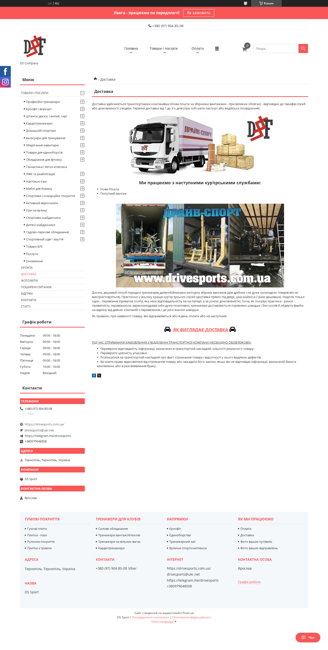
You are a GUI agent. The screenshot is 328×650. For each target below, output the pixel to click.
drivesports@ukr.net (39, 430)
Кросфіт (175, 528)
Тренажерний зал (182, 541)
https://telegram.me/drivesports (48, 436)
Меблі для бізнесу (39, 188)
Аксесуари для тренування (45, 138)
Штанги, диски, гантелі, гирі (46, 116)
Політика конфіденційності (191, 617)
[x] (99, 376)
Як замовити (198, 12)
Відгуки (27, 294)
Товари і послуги (164, 48)
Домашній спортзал (41, 130)
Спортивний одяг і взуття (44, 239)
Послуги (32, 254)
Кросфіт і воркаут (39, 109)
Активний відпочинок (42, 203)
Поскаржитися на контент (150, 617)
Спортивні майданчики (43, 217)
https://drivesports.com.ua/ (44, 424)
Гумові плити (37, 528)
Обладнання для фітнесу (44, 159)
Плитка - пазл (37, 535)
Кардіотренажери (39, 123)
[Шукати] (303, 48)
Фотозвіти (29, 281)
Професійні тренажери (43, 102)
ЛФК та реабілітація (40, 174)
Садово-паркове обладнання (47, 232)
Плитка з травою (39, 548)
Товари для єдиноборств (44, 152)
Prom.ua (188, 613)
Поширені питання (36, 287)
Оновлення (34, 261)
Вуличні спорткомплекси (188, 548)
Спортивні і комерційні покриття (50, 196)
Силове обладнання (113, 528)
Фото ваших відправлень (259, 548)
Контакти (28, 300)
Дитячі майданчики (40, 225)
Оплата (198, 48)
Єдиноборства (180, 535)
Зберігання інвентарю (42, 145)
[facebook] (94, 376)
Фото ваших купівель (256, 541)
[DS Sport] (34, 46)
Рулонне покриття (41, 541)
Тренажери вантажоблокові (119, 535)
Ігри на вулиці (36, 210)
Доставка (28, 274)
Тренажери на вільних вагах (119, 541)
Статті (25, 306)
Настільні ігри (36, 181)
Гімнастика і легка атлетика (46, 167)
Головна (131, 48)
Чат (312, 637)
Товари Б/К (34, 246)
